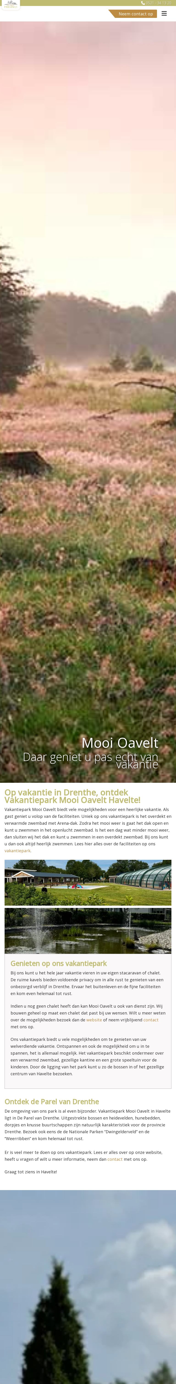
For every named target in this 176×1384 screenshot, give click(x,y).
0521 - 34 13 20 (158, 3)
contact (151, 1020)
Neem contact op (136, 14)
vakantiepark (17, 850)
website (94, 1020)
